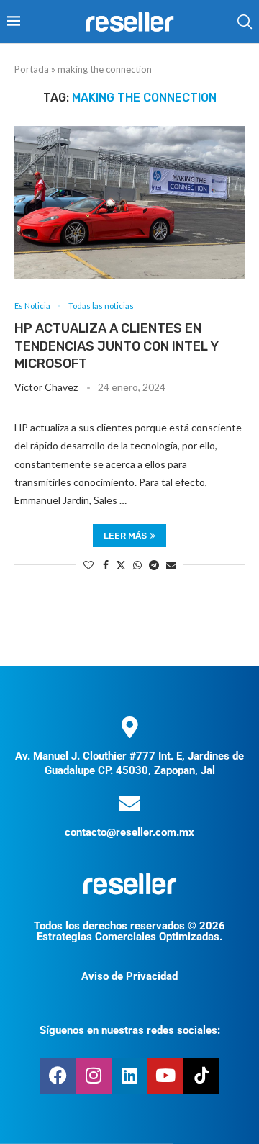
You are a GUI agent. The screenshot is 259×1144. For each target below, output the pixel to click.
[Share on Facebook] (106, 565)
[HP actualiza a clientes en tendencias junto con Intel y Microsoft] (129, 202)
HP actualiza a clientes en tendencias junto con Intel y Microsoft (116, 345)
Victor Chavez (46, 387)
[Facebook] (58, 1076)
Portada (31, 69)
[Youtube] (165, 1076)
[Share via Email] (171, 565)
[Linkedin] (129, 1076)
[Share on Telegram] (154, 565)
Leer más (125, 536)
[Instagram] (94, 1076)
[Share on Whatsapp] (137, 565)
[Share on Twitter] (121, 565)
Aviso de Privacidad (129, 976)
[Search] (244, 22)
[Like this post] (88, 565)
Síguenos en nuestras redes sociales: (130, 1030)
